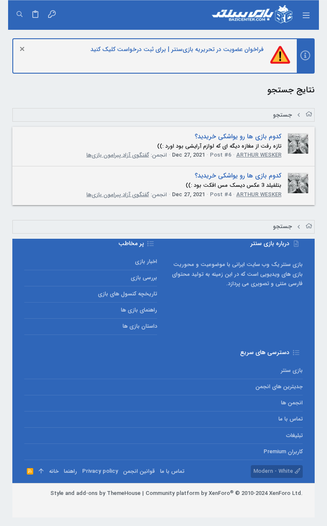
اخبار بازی (146, 261)
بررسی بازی (144, 277)
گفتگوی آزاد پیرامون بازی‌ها (117, 155)
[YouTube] (260, 504)
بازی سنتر (292, 370)
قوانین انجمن (139, 471)
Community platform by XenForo (224, 493)
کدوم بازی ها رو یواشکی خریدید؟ (238, 137)
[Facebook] (299, 504)
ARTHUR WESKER (258, 155)
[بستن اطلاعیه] (23, 50)
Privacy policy (100, 471)
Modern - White (274, 471)
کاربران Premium (283, 451)
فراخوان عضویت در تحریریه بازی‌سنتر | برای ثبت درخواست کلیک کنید (177, 49)
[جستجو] (19, 14)
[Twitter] (273, 504)
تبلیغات (294, 435)
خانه (54, 471)
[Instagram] (286, 504)
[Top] (41, 471)
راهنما (70, 471)
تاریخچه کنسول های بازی (127, 293)
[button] (306, 15)
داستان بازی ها (140, 326)
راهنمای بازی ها (139, 310)
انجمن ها (292, 402)
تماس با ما (290, 419)
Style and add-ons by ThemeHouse (95, 493)
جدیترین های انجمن (279, 386)
